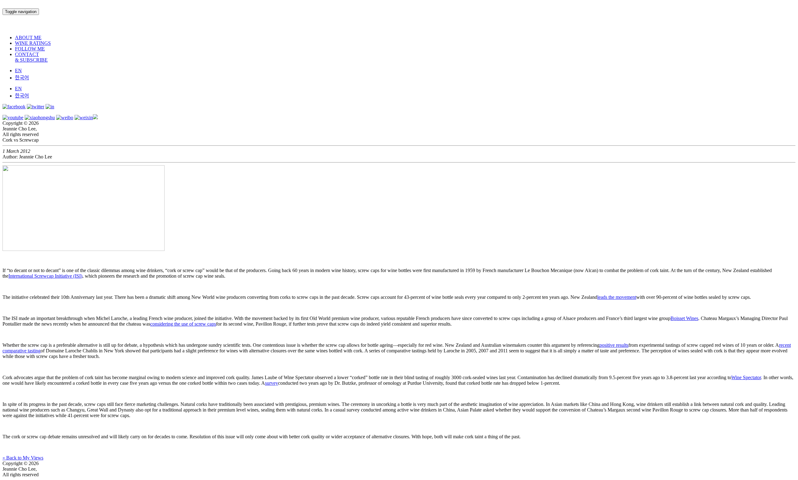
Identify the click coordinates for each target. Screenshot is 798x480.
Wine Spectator (746, 377)
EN (18, 70)
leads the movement (616, 297)
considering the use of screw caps (183, 324)
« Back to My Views (22, 457)
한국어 (22, 77)
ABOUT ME (28, 37)
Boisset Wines (684, 318)
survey (271, 383)
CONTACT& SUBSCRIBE (31, 57)
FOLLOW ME (30, 48)
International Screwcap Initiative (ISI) (45, 276)
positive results (613, 345)
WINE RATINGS (33, 43)
